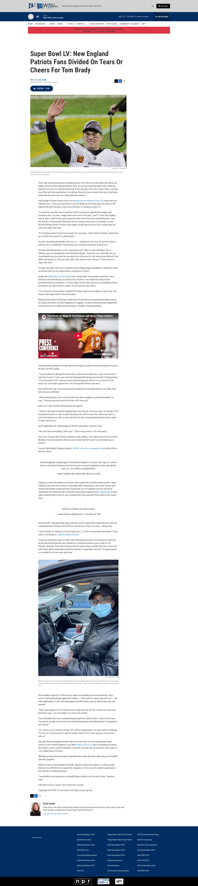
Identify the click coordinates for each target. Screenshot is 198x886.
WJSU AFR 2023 (143, 860)
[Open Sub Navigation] (47, 24)
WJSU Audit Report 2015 (146, 850)
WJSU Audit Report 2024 (146, 865)
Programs (40, 24)
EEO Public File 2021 (84, 840)
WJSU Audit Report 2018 (86, 845)
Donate (164, 6)
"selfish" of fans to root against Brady (89, 448)
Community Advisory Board (87, 855)
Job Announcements (114, 860)
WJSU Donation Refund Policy (148, 834)
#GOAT (65, 509)
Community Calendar (129, 24)
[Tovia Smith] (35, 809)
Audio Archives (96, 24)
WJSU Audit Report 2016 (86, 834)
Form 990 (80, 871)
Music (52, 24)
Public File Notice (113, 865)
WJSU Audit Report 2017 (86, 865)
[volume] (38, 16)
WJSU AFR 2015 (143, 855)
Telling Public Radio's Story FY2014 (119, 840)
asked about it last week (59, 276)
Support (80, 24)
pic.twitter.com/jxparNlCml (83, 468)
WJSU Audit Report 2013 (116, 850)
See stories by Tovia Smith (55, 813)
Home (30, 24)
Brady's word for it (84, 745)
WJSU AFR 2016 (83, 850)
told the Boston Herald (68, 534)
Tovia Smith (41, 80)
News (60, 24)
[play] (31, 16)
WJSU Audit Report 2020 (86, 860)
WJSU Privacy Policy (144, 840)
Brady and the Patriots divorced (89, 200)
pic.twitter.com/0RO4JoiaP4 (82, 509)
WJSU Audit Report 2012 (116, 845)
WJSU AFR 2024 (143, 871)
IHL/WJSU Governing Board (147, 845)
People (71, 24)
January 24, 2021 (93, 474)
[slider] (41, 16)
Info (144, 24)
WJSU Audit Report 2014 (116, 855)
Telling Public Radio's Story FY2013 (119, 834)
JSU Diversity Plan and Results (118, 871)
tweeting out (105, 492)
